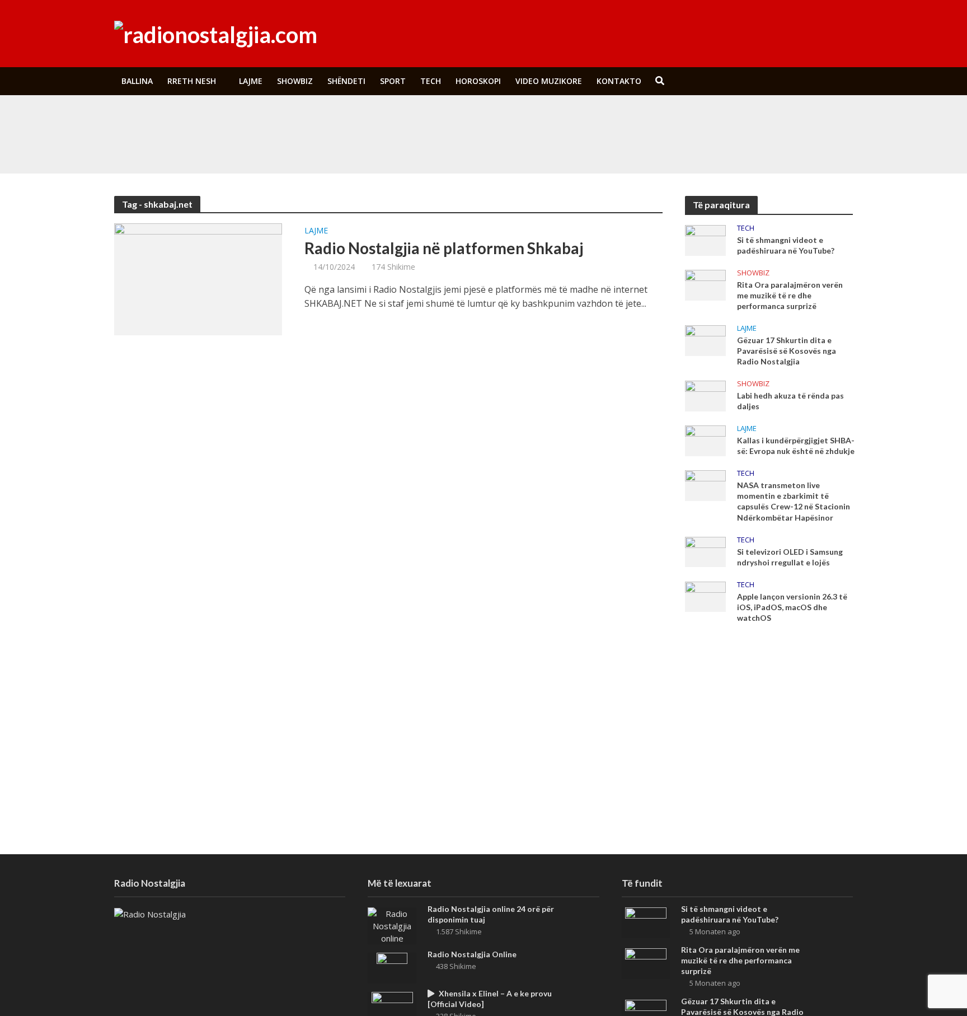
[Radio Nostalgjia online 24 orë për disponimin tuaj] (392, 924)
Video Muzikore (548, 81)
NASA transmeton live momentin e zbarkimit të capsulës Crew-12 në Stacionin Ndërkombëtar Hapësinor (793, 501)
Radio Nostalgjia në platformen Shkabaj (443, 247)
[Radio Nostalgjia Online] (392, 966)
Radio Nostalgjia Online (472, 954)
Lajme (250, 81)
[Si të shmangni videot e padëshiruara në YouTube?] (191, 119)
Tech (430, 81)
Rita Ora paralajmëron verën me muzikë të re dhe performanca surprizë (390, 145)
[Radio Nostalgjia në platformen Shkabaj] (198, 278)
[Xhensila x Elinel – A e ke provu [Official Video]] (392, 1006)
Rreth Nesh (191, 81)
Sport (393, 81)
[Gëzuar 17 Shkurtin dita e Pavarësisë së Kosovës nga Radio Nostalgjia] (705, 339)
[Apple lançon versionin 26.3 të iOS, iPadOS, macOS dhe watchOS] (705, 595)
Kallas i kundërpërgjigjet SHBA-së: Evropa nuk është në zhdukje (796, 446)
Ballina (137, 81)
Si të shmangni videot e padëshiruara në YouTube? (356, 119)
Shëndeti (346, 81)
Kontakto (619, 81)
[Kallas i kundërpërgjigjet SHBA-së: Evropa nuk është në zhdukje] (705, 440)
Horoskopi (478, 81)
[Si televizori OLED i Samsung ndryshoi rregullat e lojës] (705, 550)
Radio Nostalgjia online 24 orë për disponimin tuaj (491, 914)
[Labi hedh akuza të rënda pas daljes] (705, 395)
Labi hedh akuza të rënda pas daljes (790, 401)
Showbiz (295, 81)
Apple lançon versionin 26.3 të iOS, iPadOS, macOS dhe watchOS (792, 607)
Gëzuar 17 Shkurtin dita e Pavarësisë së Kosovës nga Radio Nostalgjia (786, 350)
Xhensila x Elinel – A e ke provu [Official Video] (490, 999)
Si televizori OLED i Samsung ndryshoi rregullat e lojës (790, 557)
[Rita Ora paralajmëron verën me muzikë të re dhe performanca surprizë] (191, 145)
